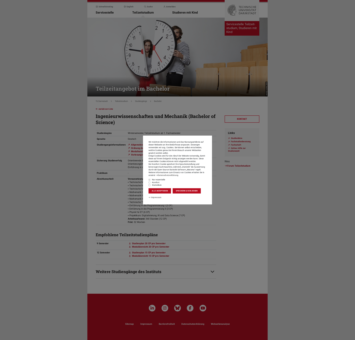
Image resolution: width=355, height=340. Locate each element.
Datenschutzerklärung (168, 175)
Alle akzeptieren (160, 191)
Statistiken (157, 185)
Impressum (156, 197)
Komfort (155, 182)
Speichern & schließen (186, 191)
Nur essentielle (158, 180)
